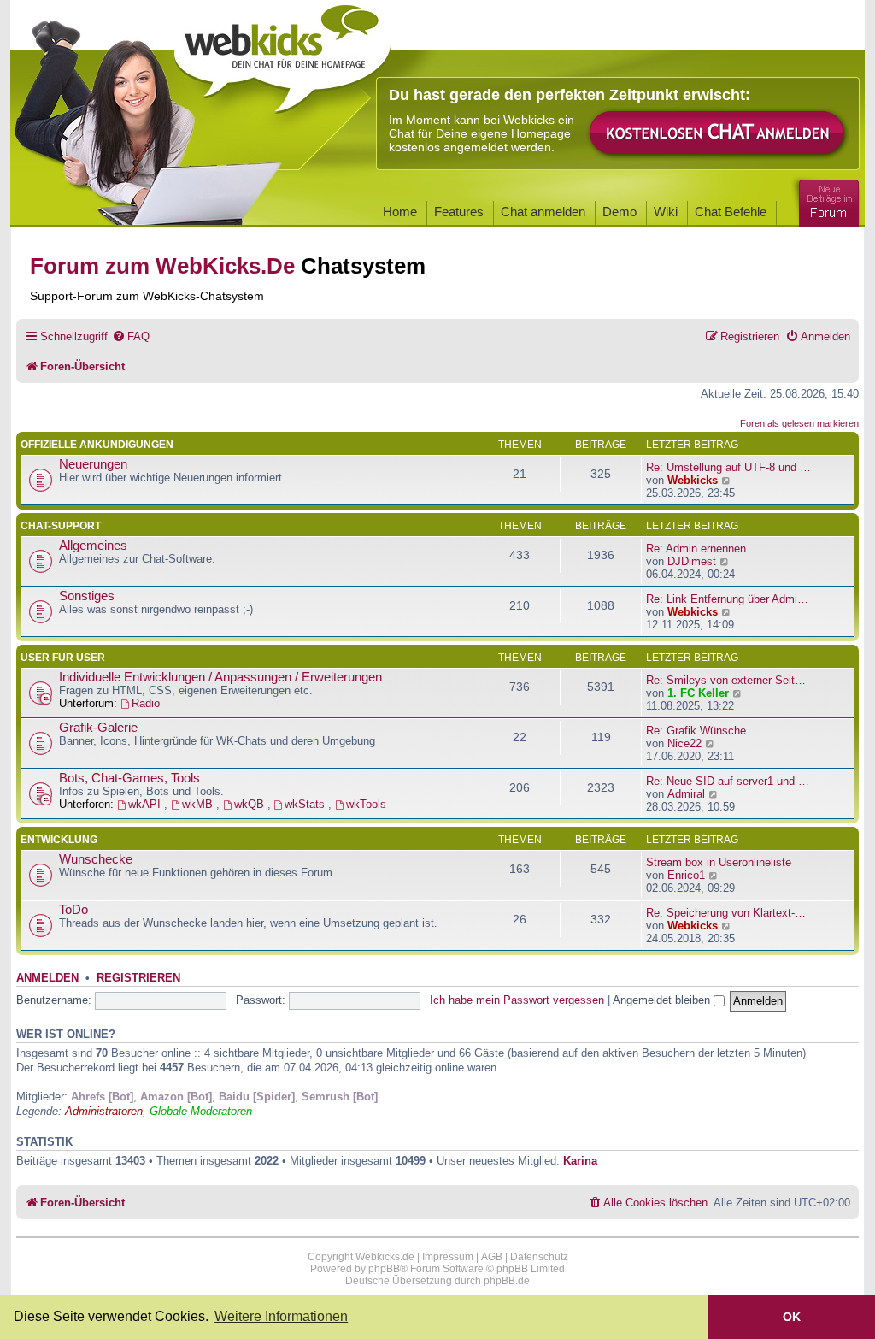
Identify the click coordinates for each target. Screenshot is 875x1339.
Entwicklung (59, 840)
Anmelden (47, 978)
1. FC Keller (698, 693)
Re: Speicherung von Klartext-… (726, 912)
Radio (146, 703)
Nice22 (684, 743)
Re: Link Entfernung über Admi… (727, 599)
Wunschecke (95, 859)
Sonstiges (87, 596)
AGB (491, 1257)
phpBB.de (507, 1281)
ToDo (73, 910)
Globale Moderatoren (201, 1111)
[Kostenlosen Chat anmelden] (717, 134)
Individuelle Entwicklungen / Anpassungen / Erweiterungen (220, 677)
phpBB (384, 1269)
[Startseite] (282, 53)
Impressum (447, 1257)
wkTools (366, 804)
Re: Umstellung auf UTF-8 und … (728, 467)
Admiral (686, 793)
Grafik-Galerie (98, 727)
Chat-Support (61, 526)
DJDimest (691, 561)
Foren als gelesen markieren (799, 423)
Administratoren (104, 1111)
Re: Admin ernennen (696, 548)
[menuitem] (131, 336)
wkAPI (146, 804)
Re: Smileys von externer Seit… (726, 680)
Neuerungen (93, 464)
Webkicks (692, 480)
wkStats (306, 804)
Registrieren (138, 978)
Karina (580, 1160)
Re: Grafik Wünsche (696, 730)
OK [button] (792, 1317)
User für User (63, 658)
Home (400, 211)
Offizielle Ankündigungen (97, 445)
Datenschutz (539, 1257)
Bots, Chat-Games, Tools (129, 778)
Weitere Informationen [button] (281, 1316)
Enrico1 (686, 875)
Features (459, 211)
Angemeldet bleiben (663, 1000)
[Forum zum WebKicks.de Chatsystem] (826, 200)
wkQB (250, 804)
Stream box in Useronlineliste (718, 862)
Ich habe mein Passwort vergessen (517, 1000)
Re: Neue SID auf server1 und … (727, 781)
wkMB (199, 804)
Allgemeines (93, 545)
